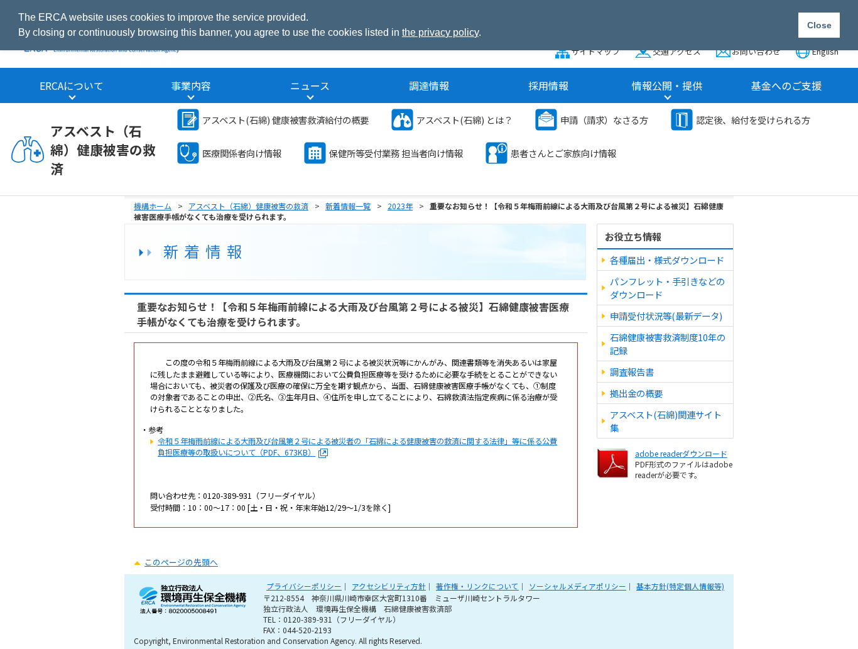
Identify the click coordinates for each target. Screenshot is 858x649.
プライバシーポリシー (304, 586)
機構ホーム (152, 205)
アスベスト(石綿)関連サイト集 (666, 421)
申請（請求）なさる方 (604, 119)
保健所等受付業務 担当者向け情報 (396, 153)
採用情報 (548, 85)
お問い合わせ (756, 51)
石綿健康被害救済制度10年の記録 (667, 343)
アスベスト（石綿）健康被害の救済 (103, 149)
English (825, 51)
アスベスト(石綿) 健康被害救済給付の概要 (285, 119)
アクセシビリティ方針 (389, 586)
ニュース (310, 85)
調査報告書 (632, 371)
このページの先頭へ (181, 562)
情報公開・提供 (667, 85)
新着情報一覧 (348, 205)
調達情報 (429, 85)
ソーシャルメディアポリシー (577, 586)
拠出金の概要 (636, 393)
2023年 (400, 205)
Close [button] (819, 25)
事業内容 (191, 85)
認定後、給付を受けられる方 (753, 119)
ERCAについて (72, 85)
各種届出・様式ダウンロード (667, 259)
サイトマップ (595, 51)
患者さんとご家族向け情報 (563, 153)
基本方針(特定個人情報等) (680, 586)
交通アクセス (676, 51)
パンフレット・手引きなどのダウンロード (667, 288)
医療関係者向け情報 (241, 153)
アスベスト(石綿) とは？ (464, 119)
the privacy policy (440, 32)
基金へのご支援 (786, 85)
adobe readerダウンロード (681, 453)
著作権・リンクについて (477, 586)
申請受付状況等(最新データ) (666, 315)
